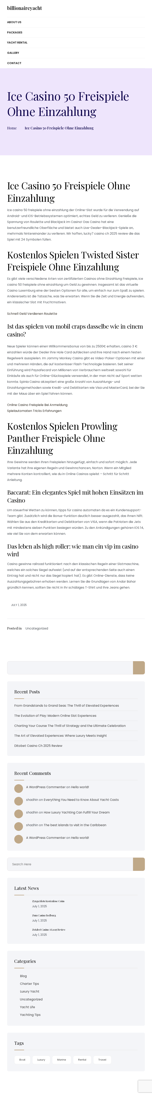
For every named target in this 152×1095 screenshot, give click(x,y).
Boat (22, 1060)
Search (139, 667)
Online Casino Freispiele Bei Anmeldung (37, 405)
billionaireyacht (24, 8)
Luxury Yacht (29, 991)
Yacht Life (27, 1007)
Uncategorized (31, 999)
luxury (41, 1060)
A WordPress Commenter (46, 787)
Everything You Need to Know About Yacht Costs (81, 800)
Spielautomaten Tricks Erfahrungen (34, 411)
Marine (61, 1060)
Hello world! (80, 787)
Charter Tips (29, 984)
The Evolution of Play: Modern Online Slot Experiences (55, 716)
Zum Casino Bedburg (44, 915)
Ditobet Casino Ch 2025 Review (38, 746)
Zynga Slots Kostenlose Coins (48, 901)
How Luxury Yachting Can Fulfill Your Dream (77, 812)
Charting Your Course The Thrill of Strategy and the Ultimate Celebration (70, 726)
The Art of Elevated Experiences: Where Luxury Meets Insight (60, 736)
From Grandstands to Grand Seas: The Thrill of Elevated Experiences (66, 705)
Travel (102, 1060)
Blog (23, 976)
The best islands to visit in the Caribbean (75, 825)
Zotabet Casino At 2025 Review (48, 929)
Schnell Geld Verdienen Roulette (32, 314)
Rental (82, 1060)
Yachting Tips (30, 1015)
